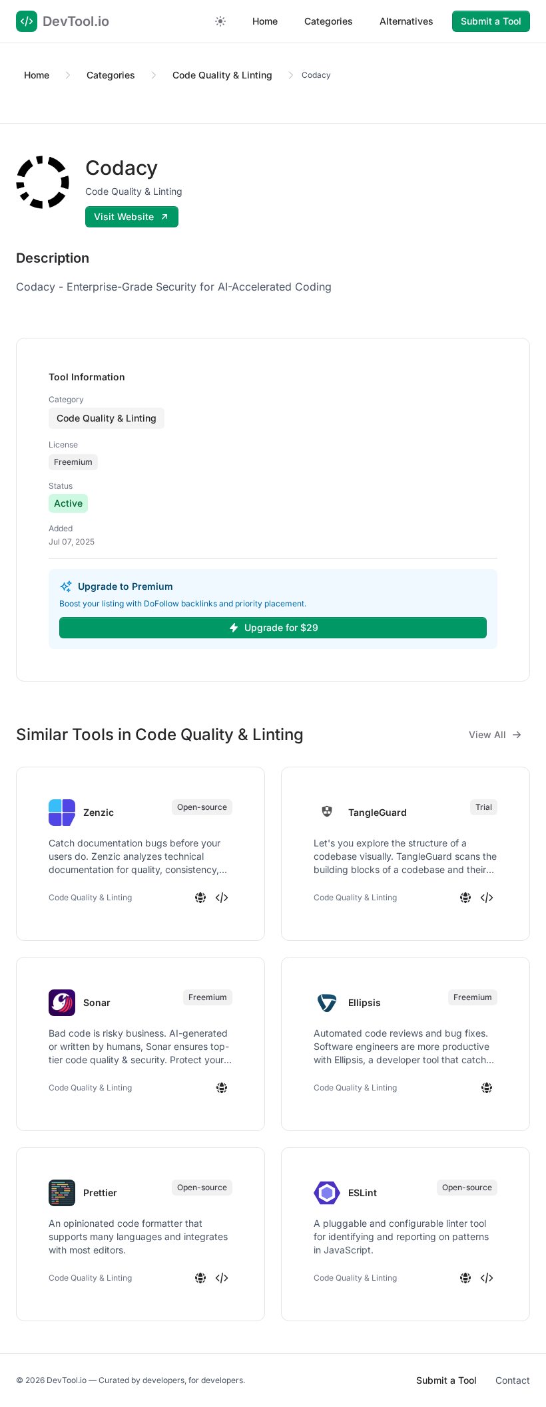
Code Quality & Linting (222, 74)
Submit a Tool (491, 21)
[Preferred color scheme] (220, 21)
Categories (328, 21)
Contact (512, 1380)
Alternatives (406, 21)
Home (265, 21)
